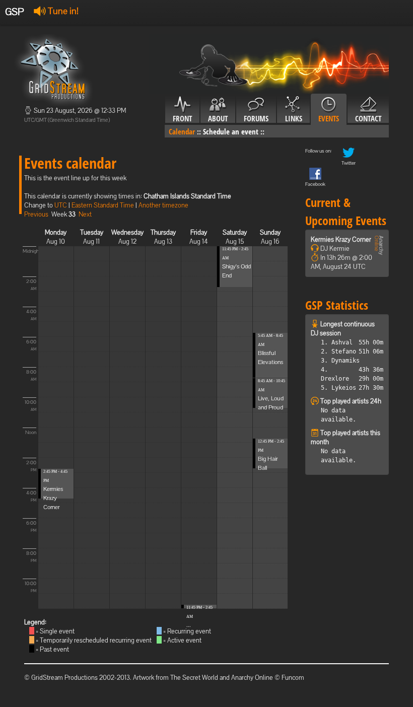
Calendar (182, 131)
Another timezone (163, 205)
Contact (368, 118)
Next (85, 214)
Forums (256, 118)
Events (328, 118)
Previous (36, 214)
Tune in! (62, 11)
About (218, 118)
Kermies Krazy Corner (53, 498)
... (188, 625)
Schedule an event (230, 131)
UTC (60, 205)
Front (182, 118)
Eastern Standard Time (103, 205)
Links (293, 118)
